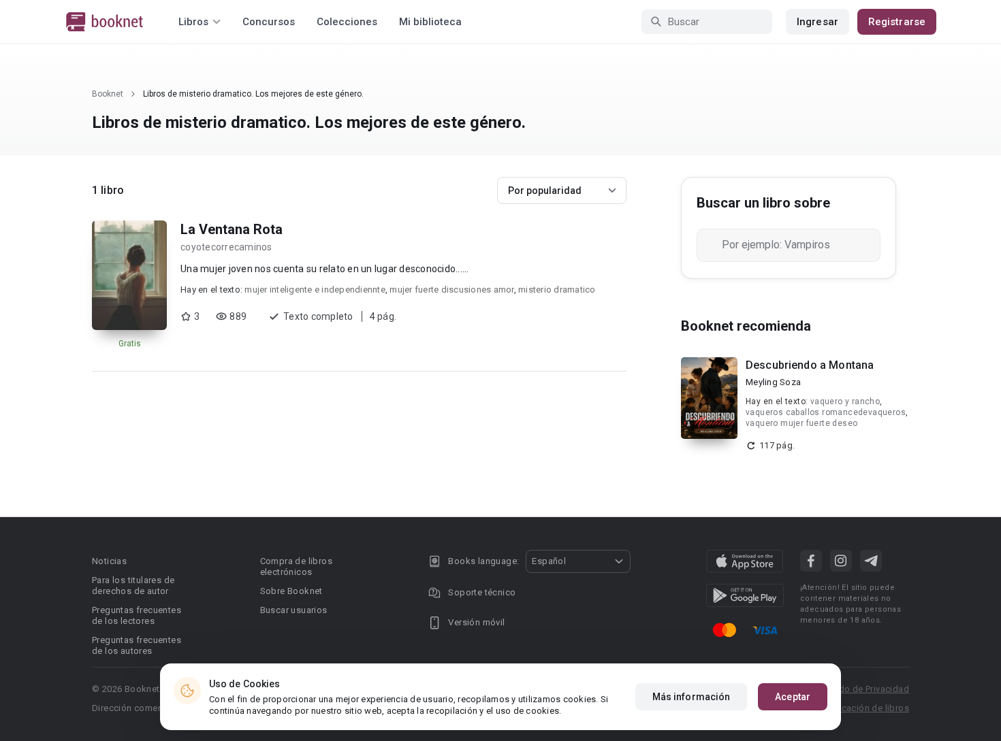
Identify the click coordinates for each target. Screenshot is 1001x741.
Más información (691, 696)
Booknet (107, 94)
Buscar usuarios (294, 610)
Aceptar (792, 696)
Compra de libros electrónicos (296, 566)
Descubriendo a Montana (810, 365)
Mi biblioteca (430, 22)
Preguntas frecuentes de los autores (136, 645)
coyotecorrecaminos (226, 247)
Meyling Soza (773, 382)
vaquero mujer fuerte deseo (801, 423)
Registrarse (896, 22)
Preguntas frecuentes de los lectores (136, 615)
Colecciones (347, 22)
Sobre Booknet (291, 591)
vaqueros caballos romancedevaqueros (826, 412)
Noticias (109, 561)
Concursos (268, 22)
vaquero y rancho (845, 401)
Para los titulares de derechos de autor (133, 585)
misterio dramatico (557, 289)
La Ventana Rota (231, 229)
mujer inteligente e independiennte (314, 289)
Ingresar (817, 22)
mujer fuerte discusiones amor (451, 289)
